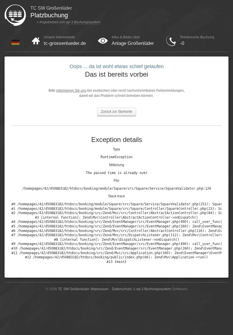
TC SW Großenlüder (73, 289)
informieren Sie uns (71, 91)
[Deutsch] (15, 44)
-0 (182, 43)
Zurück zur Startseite (116, 112)
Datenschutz (121, 289)
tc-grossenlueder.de (65, 43)
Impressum (99, 289)
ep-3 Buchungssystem (83, 22)
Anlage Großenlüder (133, 43)
